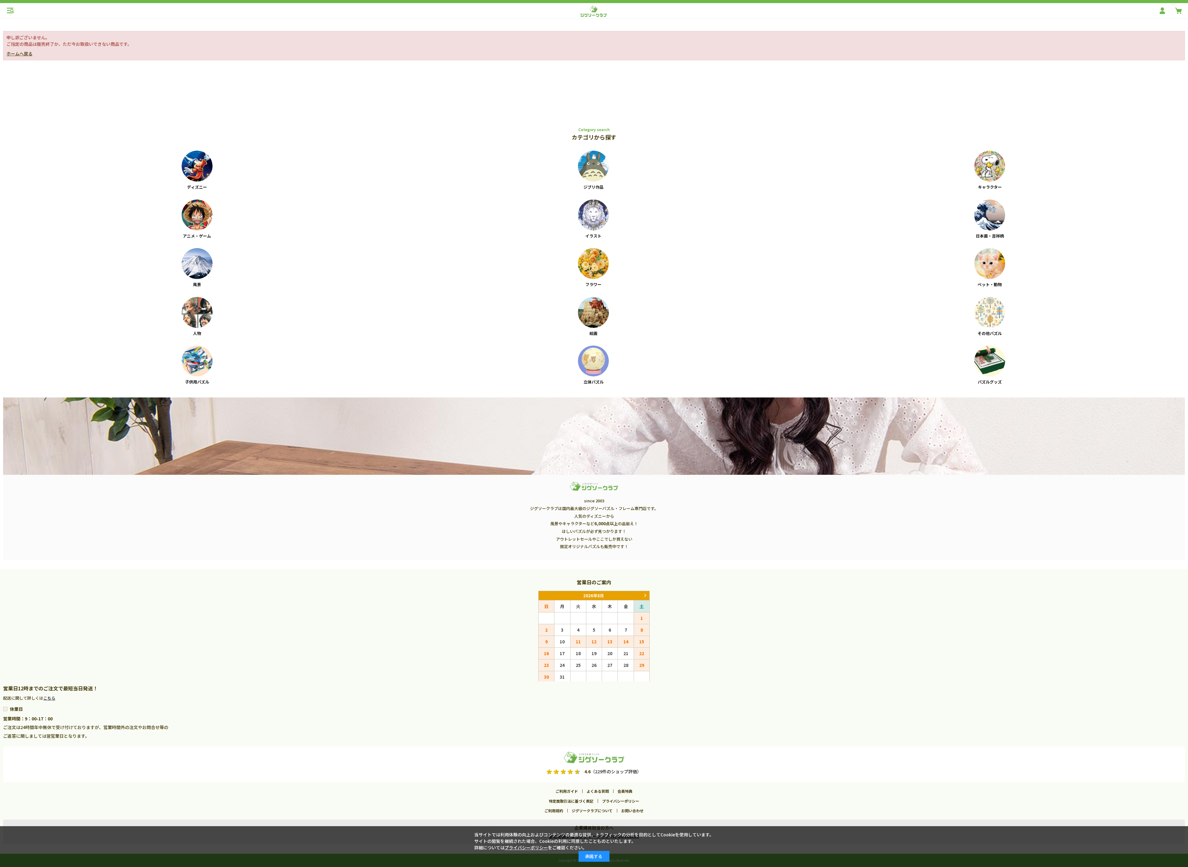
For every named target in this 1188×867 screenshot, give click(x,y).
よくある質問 (598, 791)
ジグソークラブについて (592, 810)
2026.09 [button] (645, 595)
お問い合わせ (632, 810)
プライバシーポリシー (620, 801)
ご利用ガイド (567, 791)
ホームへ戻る (19, 53)
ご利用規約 (553, 810)
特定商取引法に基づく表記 (571, 801)
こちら (49, 698)
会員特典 (625, 791)
